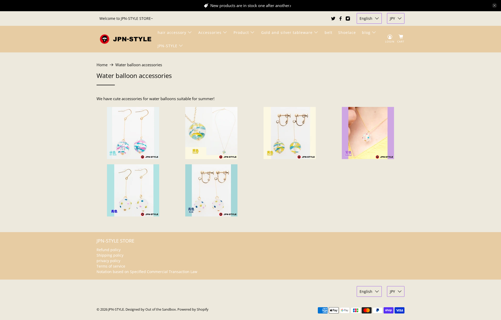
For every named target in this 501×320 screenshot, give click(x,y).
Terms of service (111, 266)
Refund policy (109, 249)
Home (102, 65)
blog (366, 32)
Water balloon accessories (138, 65)
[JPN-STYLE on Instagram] (347, 18)
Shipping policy (110, 255)
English (366, 18)
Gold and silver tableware (287, 32)
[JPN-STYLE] (125, 39)
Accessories (210, 32)
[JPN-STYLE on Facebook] (340, 18)
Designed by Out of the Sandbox (151, 309)
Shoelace (347, 32)
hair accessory (172, 32)
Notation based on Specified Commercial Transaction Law (147, 271)
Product (241, 32)
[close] (494, 5)
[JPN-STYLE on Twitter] (333, 18)
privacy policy (108, 260)
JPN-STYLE (167, 45)
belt (328, 32)
